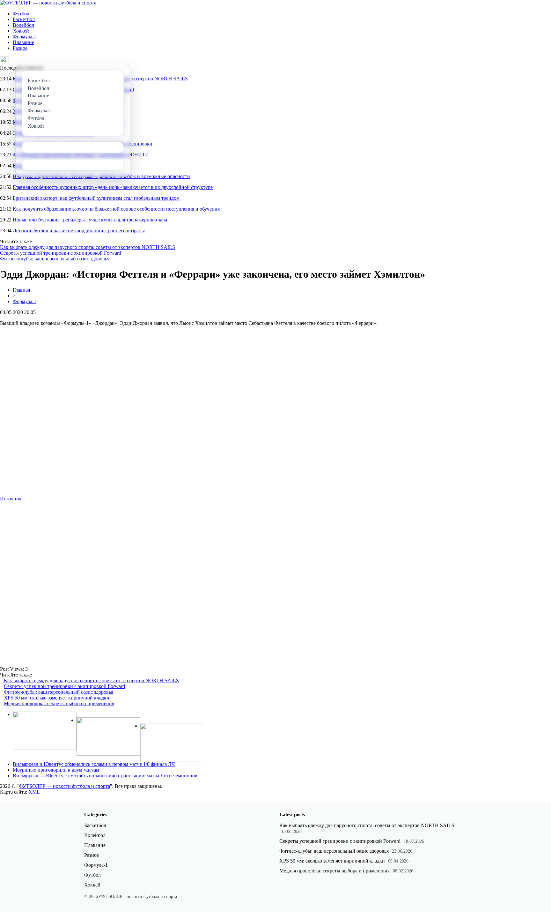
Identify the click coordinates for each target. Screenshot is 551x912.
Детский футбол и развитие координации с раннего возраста (79, 230)
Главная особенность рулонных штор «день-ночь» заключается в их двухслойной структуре (113, 187)
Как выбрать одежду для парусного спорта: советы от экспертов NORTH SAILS (87, 247)
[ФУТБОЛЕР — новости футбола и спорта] (48, 2)
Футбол (21, 13)
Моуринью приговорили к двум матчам (56, 770)
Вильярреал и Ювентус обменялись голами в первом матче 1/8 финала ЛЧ (94, 764)
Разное (20, 48)
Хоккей (21, 31)
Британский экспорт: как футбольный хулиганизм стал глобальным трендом (96, 198)
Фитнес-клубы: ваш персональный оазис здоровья (54, 258)
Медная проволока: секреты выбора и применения (59, 703)
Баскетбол (24, 19)
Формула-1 (24, 36)
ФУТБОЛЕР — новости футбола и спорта (64, 786)
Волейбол (23, 25)
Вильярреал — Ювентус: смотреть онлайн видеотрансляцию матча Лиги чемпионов (105, 775)
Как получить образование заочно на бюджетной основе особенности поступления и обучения (116, 209)
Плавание (23, 42)
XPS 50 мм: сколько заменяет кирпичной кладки (56, 697)
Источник (11, 498)
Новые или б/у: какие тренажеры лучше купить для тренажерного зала (90, 219)
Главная (21, 290)
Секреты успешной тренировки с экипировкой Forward (60, 253)
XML (34, 792)
